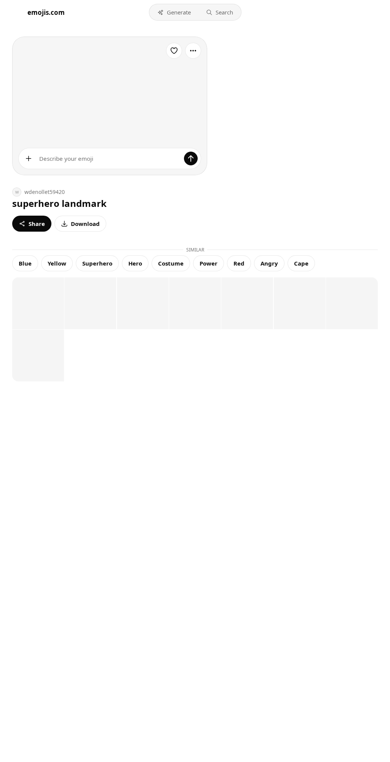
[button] (174, 12)
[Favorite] (174, 51)
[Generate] (191, 158)
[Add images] (28, 158)
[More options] (193, 51)
